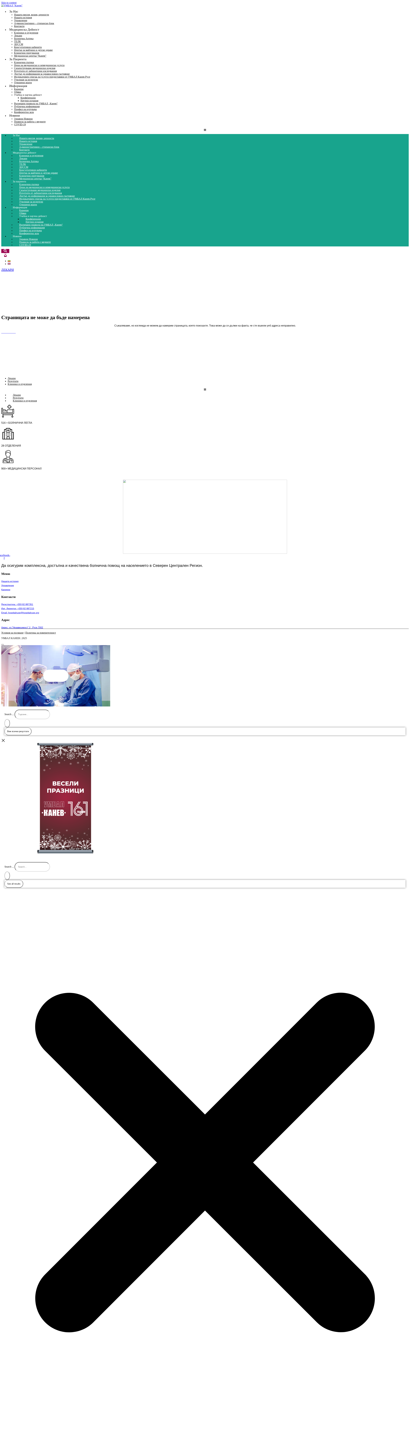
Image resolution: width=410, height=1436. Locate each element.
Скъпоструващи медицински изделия (34, 68)
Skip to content (8, 2)
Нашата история (23, 17)
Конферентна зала (24, 112)
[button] (56, 676)
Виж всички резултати (18, 731)
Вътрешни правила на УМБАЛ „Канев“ (36, 103)
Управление (20, 20)
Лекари (18, 35)
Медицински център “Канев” (30, 55)
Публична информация (27, 106)
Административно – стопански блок (34, 23)
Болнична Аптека (23, 38)
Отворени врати (28, 204)
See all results (13, 884)
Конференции (28, 97)
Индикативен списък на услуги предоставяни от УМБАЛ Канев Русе (52, 76)
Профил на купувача (25, 109)
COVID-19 (20, 124)
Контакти (24, 149)
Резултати (13, 381)
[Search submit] (7, 723)
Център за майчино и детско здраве (33, 50)
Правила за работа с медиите (30, 121)
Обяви (17, 92)
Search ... (9, 714)
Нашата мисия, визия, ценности (31, 14)
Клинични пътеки (24, 62)
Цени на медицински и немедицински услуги (39, 65)
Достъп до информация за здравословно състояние (42, 74)
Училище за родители (26, 79)
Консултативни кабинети (28, 47)
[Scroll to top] (2, 644)
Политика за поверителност (40, 632)
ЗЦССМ (18, 44)
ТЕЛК (17, 41)
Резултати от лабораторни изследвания (35, 71)
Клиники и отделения (26, 32)
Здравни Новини (23, 118)
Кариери (19, 89)
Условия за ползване (12, 632)
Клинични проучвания (26, 53)
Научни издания (29, 100)
